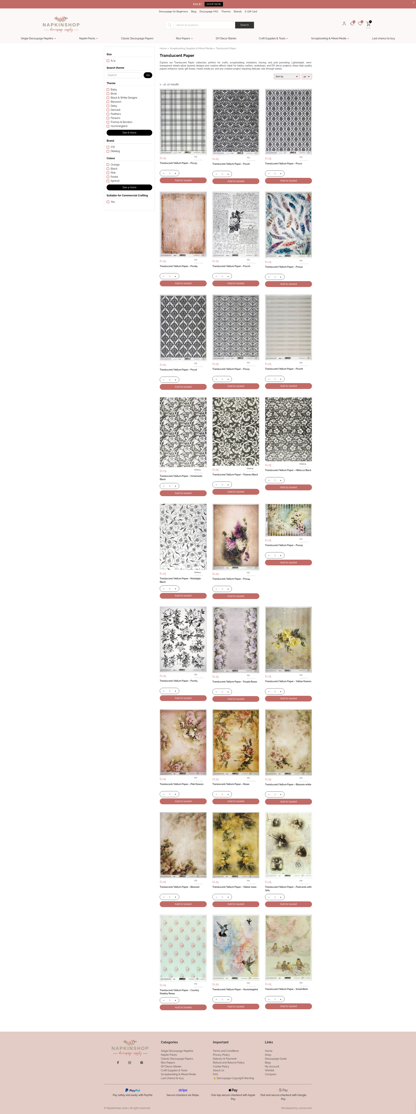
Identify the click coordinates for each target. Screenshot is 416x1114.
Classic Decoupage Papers (137, 38)
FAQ (215, 1074)
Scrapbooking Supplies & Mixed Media (191, 48)
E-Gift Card (251, 11)
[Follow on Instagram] (129, 1062)
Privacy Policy (221, 1054)
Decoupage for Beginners (173, 11)
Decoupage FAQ (209, 11)
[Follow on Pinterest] (141, 1062)
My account (272, 1066)
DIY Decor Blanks (226, 38)
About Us (218, 1070)
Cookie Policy (221, 1066)
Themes (226, 11)
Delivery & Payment (224, 1058)
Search (244, 24)
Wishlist (269, 1070)
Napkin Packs (87, 38)
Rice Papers (183, 38)
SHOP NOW (214, 4)
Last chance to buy (383, 38)
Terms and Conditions (226, 1050)
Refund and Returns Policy (229, 1062)
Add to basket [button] (183, 180)
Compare (270, 1074)
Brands (238, 11)
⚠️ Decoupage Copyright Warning (233, 1078)
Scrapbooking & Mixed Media (328, 38)
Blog (193, 11)
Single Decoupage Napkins (37, 38)
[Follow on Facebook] (118, 1062)
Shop (268, 1054)
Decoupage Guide (276, 1058)
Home (163, 48)
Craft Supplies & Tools (272, 38)
